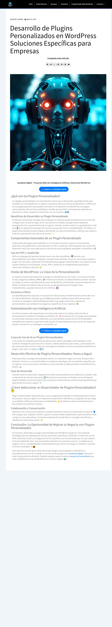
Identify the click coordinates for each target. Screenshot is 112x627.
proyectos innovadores (80, 456)
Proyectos (64, 4)
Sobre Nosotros (41, 4)
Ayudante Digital (76, 453)
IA (82, 321)
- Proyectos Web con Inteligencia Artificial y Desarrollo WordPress (53, 182)
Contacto (100, 4)
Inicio (31, 4)
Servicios (54, 4)
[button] (47, 64)
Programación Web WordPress (82, 4)
